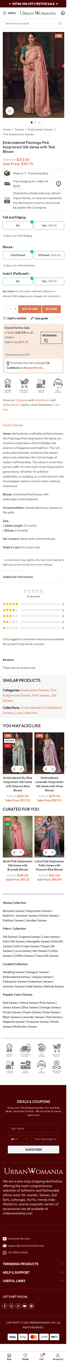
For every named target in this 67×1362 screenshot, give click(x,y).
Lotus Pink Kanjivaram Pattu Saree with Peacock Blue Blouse (49, 865)
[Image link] (33, 1171)
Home (7, 129)
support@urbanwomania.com (26, 1245)
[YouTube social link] (25, 1306)
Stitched (43, 255)
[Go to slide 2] (35, 122)
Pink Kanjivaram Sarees (18, 134)
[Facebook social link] (4, 1306)
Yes (44, 225)
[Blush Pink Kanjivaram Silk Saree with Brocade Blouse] (18, 837)
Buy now (51, 308)
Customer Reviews (18, 1238)
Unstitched (17, 255)
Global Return (12, 405)
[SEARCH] (60, 23)
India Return (42, 400)
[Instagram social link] (18, 1306)
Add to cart (30, 308)
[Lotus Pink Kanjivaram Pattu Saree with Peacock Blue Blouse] (49, 837)
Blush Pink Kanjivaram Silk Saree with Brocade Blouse (17, 865)
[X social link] (11, 1306)
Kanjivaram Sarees (40, 129)
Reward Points (33, 368)
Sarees (19, 129)
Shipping (22, 400)
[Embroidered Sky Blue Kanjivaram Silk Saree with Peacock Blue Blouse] (18, 753)
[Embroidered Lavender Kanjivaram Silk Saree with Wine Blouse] (49, 753)
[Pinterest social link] (31, 1306)
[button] (6, 75)
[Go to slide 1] (32, 122)
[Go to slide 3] (39, 122)
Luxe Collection (26, 713)
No (18, 225)
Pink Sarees (41, 695)
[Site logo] (38, 12)
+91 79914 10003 (17, 1252)
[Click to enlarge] (10, 111)
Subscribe (33, 1149)
